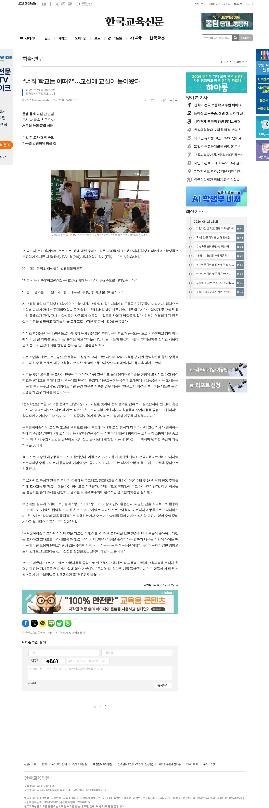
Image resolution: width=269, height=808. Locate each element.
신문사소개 (30, 764)
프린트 (158, 101)
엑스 (57, 4)
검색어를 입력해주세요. (216, 37)
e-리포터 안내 (59, 764)
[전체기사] (28, 38)
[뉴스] (47, 38)
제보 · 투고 (200, 4)
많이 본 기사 (196, 97)
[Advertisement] (42, 19)
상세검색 (246, 37)
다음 (105, 706)
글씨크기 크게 (171, 100)
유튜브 (44, 4)
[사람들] (62, 38)
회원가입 (238, 4)
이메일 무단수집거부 (169, 764)
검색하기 (235, 37)
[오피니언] (80, 38)
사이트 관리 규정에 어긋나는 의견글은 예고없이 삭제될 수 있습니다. (69, 668)
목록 (147, 101)
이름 (32, 652)
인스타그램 (63, 4)
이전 (95, 706)
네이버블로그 (70, 4)
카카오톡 (42, 623)
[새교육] (136, 38)
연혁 (44, 764)
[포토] (97, 38)
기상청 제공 (86, 5)
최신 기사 (194, 211)
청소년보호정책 (135, 764)
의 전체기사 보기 (159, 584)
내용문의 (213, 4)
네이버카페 (59, 623)
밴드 (68, 623)
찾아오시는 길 (79, 764)
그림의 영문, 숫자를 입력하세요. (86, 660)
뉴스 (229, 61)
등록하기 (162, 685)
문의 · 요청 (209, 764)
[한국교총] (157, 38)
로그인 (249, 4)
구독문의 (225, 4)
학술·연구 (242, 61)
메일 (153, 101)
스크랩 (164, 101)
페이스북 (50, 4)
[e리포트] (115, 38)
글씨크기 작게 (175, 100)
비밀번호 (108, 652)
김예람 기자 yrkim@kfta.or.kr (35, 100)
